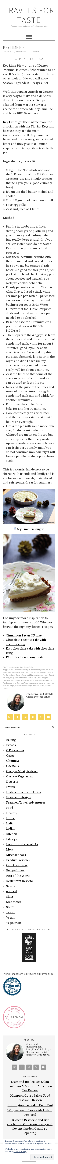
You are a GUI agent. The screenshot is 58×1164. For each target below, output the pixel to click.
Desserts (15, 667)
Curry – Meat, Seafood (22, 771)
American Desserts (21, 670)
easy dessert (49, 675)
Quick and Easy (17, 865)
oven (10, 683)
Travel (10, 912)
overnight (16, 683)
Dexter (18, 675)
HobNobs (6, 680)
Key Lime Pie (14, 47)
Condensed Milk (18, 672)
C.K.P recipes (15, 750)
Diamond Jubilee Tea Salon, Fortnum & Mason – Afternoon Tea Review (30, 1086)
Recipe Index (28, 667)
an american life (34, 670)
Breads (11, 745)
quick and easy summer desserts (33, 683)
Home (10, 818)
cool (26, 672)
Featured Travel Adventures (25, 802)
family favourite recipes (18, 678)
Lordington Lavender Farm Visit (30, 1105)
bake (43, 670)
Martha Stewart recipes (43, 680)
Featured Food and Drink (23, 792)
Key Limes (10, 122)
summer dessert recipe (23, 686)
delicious (43, 672)
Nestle (5, 683)
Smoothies (13, 902)
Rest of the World (18, 875)
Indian (10, 828)
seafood (11, 891)
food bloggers (43, 678)
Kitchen (11, 834)
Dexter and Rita (27, 675)
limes (32, 680)
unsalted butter (38, 686)
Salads (10, 886)
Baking (11, 740)
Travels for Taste (29, 15)
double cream (39, 675)
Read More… (43, 1054)
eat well (6, 678)
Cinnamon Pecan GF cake (24, 635)
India (9, 823)
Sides (9, 896)
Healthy (11, 813)
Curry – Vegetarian (19, 776)
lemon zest (25, 680)
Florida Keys (32, 678)
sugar (12, 686)
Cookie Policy (20, 1152)
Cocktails (12, 766)
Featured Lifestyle (18, 797)
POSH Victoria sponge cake (25, 657)
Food (21, 667)
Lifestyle (12, 839)
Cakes (10, 755)
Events (10, 787)
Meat (9, 849)
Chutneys (12, 760)
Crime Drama (34, 672)
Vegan (10, 917)
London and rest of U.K (22, 844)
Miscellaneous (16, 855)
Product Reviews (18, 860)
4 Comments (34, 51)
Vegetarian (13, 922)
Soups (10, 907)
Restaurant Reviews (19, 881)
